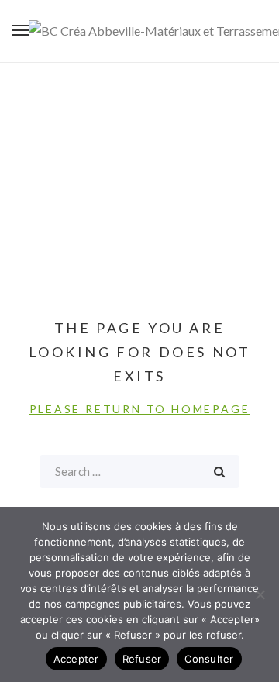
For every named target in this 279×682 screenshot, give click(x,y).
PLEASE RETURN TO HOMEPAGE (139, 408)
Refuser (142, 659)
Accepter (76, 659)
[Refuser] (259, 594)
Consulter (208, 659)
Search (219, 471)
